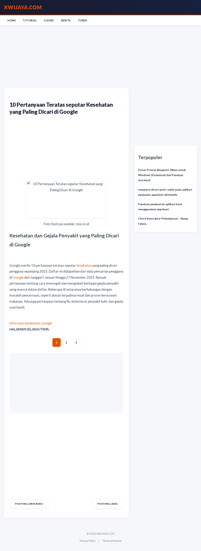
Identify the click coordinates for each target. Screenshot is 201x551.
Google (18, 277)
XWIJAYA (23, 7)
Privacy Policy (88, 540)
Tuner (82, 20)
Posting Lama (107, 503)
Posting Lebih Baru (29, 503)
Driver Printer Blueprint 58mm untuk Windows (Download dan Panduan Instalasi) (162, 175)
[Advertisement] (100, 56)
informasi (16, 323)
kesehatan (84, 265)
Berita (66, 20)
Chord (49, 20)
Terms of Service (112, 540)
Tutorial (30, 20)
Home (11, 20)
